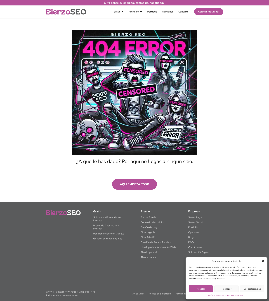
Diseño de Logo (149, 227)
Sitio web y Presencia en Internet (107, 219)
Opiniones (194, 232)
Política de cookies (216, 295)
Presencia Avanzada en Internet (106, 227)
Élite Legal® (148, 232)
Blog (190, 237)
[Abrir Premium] (141, 12)
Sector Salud (195, 222)
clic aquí (160, 3)
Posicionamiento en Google (108, 233)
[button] (262, 261)
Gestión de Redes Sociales (156, 242)
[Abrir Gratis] (122, 12)
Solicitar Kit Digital (198, 252)
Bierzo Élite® (148, 217)
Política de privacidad (234, 295)
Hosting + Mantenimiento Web (158, 247)
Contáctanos (195, 247)
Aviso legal (138, 293)
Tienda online (148, 257)
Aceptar (201, 288)
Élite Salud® (148, 237)
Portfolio (193, 227)
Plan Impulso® (149, 252)
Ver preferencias (252, 288)
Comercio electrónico (152, 222)
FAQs (191, 242)
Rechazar (226, 288)
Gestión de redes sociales (107, 238)
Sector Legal (195, 217)
